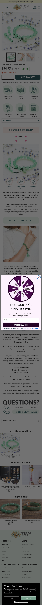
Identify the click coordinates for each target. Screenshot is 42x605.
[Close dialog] (39, 277)
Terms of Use (35, 328)
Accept (28, 598)
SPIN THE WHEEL (21, 325)
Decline (11, 598)
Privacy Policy (8, 593)
